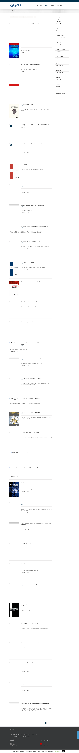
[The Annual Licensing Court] (14, 191)
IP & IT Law (58, 67)
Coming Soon (58, 19)
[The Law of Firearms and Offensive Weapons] (14, 509)
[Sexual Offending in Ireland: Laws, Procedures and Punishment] (14, 649)
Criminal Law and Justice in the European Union (31, 398)
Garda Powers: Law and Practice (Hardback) (30, 64)
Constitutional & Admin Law (61, 37)
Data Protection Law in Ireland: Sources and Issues (31, 44)
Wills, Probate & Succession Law (61, 93)
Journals (57, 28)
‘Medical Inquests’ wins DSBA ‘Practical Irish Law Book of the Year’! (22, 732)
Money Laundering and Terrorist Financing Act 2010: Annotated (34, 143)
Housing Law (58, 63)
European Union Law (59, 56)
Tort (56, 91)
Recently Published (59, 21)
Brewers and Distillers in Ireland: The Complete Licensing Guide (34, 226)
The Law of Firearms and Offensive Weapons (30, 503)
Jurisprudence (58, 70)
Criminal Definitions (25, 563)
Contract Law (58, 42)
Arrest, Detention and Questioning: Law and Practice (32, 543)
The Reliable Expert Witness (27, 104)
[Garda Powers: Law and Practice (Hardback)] (14, 71)
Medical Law (58, 84)
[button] (67, 5)
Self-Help (57, 88)
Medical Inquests (24, 452)
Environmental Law (59, 51)
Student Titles (58, 26)
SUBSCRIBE (77, 735)
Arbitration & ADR (59, 33)
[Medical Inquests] (14, 452)
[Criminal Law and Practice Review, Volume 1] (14, 308)
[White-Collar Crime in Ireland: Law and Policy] (14, 419)
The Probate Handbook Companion (28, 262)
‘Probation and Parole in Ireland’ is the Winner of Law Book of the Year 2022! (24, 734)
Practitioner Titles (59, 23)
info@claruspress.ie (20, 1)
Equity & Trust (58, 54)
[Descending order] (22, 17)
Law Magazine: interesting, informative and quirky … (19, 739)
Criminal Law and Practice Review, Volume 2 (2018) (32, 358)
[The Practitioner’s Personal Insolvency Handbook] (14, 288)
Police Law (58, 86)
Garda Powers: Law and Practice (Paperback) (30, 584)
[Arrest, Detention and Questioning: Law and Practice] (14, 550)
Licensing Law (58, 79)
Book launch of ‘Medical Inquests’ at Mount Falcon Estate (20, 736)
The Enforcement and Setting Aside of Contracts (31, 378)
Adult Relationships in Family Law (28, 662)
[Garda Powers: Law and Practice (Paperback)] (14, 590)
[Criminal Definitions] (14, 570)
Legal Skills (58, 77)
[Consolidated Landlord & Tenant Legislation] (14, 689)
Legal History (58, 74)
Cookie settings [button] (58, 751)
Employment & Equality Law (61, 49)
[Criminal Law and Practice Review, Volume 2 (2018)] (14, 364)
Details (23, 52)
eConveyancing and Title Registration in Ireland (31, 623)
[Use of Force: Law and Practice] (14, 489)
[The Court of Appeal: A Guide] (14, 329)
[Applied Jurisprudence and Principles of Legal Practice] (14, 212)
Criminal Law (58, 47)
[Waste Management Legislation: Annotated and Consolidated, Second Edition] (14, 610)
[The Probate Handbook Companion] (14, 269)
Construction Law (59, 40)
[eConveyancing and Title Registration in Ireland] (14, 630)
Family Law (58, 58)
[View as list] (37, 17)
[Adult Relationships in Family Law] (14, 669)
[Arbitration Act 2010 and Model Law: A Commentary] (14, 30)
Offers (57, 30)
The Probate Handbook (25, 164)
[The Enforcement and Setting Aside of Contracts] (14, 385)
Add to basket (23, 112)
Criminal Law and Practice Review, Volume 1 (30, 301)
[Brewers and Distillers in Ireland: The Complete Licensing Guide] (14, 226)
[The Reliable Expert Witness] (14, 111)
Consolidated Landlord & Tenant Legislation (30, 683)
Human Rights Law (59, 65)
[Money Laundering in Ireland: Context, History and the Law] (14, 468)
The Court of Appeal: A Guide (27, 322)
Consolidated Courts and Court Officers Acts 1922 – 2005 (33, 85)
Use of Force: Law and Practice (27, 482)
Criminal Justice (58, 44)
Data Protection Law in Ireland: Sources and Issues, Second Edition (35, 703)
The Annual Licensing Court (27, 185)
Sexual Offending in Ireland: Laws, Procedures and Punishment (34, 642)
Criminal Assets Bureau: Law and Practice (30, 432)
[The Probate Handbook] (14, 171)
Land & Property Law (59, 72)
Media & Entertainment (60, 81)
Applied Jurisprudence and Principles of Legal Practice (32, 205)
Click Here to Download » (44, 745)
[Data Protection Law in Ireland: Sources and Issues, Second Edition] (14, 710)
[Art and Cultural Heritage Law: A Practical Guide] (14, 248)
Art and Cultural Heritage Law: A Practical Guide (31, 241)
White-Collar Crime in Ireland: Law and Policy (31, 412)
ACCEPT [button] (64, 751)
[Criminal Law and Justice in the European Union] (14, 399)
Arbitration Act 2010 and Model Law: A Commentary (32, 23)
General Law (58, 60)
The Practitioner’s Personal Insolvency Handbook (31, 281)
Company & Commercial (60, 35)
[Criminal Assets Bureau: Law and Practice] (14, 439)
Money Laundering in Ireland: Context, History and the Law (33, 467)
